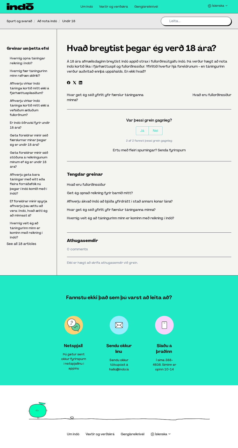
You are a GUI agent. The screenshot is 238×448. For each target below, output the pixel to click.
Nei (155, 130)
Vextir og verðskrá (113, 6)
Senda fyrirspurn (172, 150)
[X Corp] (74, 83)
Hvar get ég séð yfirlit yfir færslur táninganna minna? (111, 210)
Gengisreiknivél (146, 6)
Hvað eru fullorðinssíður (212, 95)
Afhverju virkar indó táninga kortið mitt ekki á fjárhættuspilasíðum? (29, 88)
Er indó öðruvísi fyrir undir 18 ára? (30, 125)
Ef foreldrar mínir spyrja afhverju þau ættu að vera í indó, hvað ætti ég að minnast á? (28, 208)
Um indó (87, 6)
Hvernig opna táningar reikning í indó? (27, 60)
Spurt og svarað (19, 21)
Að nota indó (47, 21)
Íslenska (218, 6)
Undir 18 (68, 21)
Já (142, 130)
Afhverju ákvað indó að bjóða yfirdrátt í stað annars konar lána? (120, 201)
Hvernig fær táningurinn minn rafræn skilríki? (28, 73)
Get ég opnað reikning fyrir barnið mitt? (100, 193)
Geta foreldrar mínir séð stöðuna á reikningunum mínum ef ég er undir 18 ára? (29, 160)
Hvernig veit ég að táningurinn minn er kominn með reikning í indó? (120, 218)
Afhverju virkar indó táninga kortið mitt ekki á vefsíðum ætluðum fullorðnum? (29, 108)
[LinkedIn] (80, 83)
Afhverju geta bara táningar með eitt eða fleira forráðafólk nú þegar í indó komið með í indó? (28, 184)
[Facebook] (68, 83)
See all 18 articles (21, 244)
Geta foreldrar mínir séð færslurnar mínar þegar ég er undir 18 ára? (29, 140)
